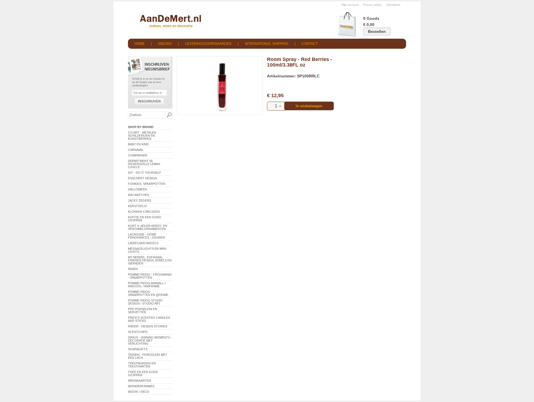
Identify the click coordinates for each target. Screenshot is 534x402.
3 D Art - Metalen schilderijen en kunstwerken (142, 135)
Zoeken (168, 115)
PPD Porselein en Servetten (142, 310)
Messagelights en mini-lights (147, 250)
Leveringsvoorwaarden (208, 43)
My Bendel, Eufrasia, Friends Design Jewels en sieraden (150, 260)
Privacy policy (372, 4)
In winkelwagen (309, 106)
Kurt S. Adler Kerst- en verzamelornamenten (147, 227)
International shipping (266, 43)
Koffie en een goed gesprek (144, 218)
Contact (310, 43)
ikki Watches (138, 195)
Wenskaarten (139, 380)
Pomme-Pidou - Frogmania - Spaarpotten (149, 276)
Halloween (137, 189)
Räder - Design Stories (147, 326)
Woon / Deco (138, 391)
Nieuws (165, 43)
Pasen (133, 269)
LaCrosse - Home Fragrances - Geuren (146, 236)
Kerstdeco (137, 206)
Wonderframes (141, 386)
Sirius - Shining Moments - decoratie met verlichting (150, 340)
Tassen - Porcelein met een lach (147, 356)
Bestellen (377, 31)
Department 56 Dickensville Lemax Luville (144, 164)
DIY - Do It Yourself (144, 172)
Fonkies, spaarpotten (146, 183)
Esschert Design (142, 178)
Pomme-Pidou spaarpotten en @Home (148, 293)
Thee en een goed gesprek (143, 373)
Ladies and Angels (143, 243)
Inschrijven (149, 101)
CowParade (137, 155)
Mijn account (350, 4)
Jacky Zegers (139, 200)
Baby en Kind (138, 144)
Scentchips (137, 332)
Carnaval (136, 149)
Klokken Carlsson (144, 211)
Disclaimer (393, 4)
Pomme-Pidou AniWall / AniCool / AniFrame (146, 284)
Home (140, 43)
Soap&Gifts (137, 349)
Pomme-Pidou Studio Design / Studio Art (145, 302)
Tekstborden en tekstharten (142, 365)
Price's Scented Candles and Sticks (149, 319)
